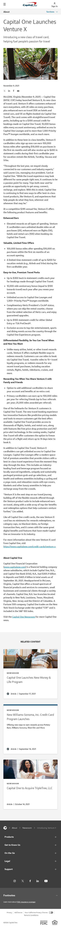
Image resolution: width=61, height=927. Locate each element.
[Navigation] (4, 4)
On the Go (10, 853)
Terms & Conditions (31, 915)
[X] (22, 881)
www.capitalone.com (14, 566)
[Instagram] (14, 881)
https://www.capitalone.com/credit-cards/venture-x (29, 546)
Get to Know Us (12, 844)
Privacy (9, 912)
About (6, 11)
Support (9, 869)
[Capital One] (5, 828)
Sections (50, 11)
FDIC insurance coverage (26, 902)
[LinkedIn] (37, 881)
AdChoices (18, 912)
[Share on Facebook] (13, 91)
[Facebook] (30, 881)
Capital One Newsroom (23, 616)
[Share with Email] (18, 91)
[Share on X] (4, 91)
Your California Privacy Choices (36, 912)
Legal (7, 861)
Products (9, 836)
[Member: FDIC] (43, 922)
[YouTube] (46, 881)
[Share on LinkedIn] (9, 91)
